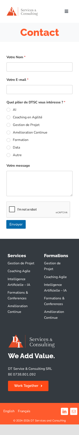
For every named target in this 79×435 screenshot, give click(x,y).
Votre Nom (16, 57)
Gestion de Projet (26, 125)
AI (14, 110)
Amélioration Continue (30, 132)
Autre (17, 155)
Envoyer (16, 224)
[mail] (73, 411)
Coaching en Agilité (27, 117)
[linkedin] (64, 411)
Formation (20, 140)
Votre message (18, 166)
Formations (56, 255)
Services (17, 255)
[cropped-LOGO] (22, 8)
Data (16, 147)
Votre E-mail (17, 80)
